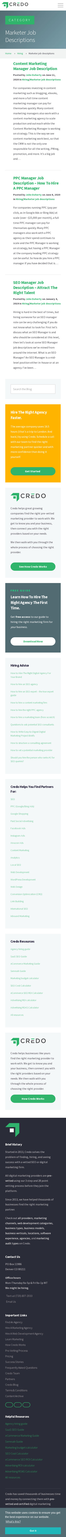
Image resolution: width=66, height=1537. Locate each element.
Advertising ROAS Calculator (25, 1007)
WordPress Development (23, 879)
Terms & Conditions (16, 1390)
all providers (25, 1218)
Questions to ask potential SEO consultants (32, 724)
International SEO (19, 908)
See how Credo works (33, 566)
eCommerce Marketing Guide (25, 963)
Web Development (20, 872)
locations (33, 1233)
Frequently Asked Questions (21, 1367)
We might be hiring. (17, 1288)
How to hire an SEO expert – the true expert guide (32, 693)
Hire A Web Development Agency (24, 1333)
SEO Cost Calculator (21, 985)
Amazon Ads (17, 842)
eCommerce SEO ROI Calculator (27, 993)
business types (14, 1228)
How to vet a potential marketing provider (31, 750)
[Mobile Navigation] (60, 4)
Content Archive (14, 1396)
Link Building (17, 901)
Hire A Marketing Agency (18, 1327)
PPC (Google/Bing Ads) (22, 806)
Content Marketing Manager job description (35, 66)
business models (34, 1228)
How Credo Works (15, 1345)
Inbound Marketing (20, 916)
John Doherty (34, 75)
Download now (33, 641)
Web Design (17, 886)
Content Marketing (20, 850)
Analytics (15, 857)
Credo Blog (11, 1384)
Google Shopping (19, 813)
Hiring (20, 53)
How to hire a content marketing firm (29, 702)
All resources (17, 1014)
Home (8, 53)
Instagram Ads (18, 835)
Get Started (32, 471)
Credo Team (12, 1373)
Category (20, 20)
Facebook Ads (18, 828)
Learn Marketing (14, 1339)
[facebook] (18, 1404)
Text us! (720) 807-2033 (19, 1296)
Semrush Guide (18, 971)
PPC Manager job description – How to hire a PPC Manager (35, 183)
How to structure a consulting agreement (31, 743)
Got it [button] (33, 1530)
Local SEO (16, 864)
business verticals (16, 1233)
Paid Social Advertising (22, 821)
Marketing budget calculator (25, 978)
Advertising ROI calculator (23, 1000)
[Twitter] (9, 1404)
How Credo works (33, 1098)
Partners (10, 1379)
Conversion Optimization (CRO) (26, 894)
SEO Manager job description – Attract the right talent (35, 287)
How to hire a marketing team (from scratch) (33, 717)
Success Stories (14, 1362)
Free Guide (21, 590)
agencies (25, 1238)
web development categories (34, 1223)
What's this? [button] (13, 1521)
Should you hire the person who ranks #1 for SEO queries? (33, 759)
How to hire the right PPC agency (27, 710)
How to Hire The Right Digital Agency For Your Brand (31, 675)
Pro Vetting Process (16, 1350)
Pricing (9, 1356)
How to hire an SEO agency (24, 684)
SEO (13, 799)
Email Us (11, 1301)
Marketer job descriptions (45, 79)
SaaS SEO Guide (19, 956)
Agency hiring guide (20, 949)
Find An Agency (13, 1322)
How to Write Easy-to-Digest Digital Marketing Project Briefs (28, 733)
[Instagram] (26, 1404)
